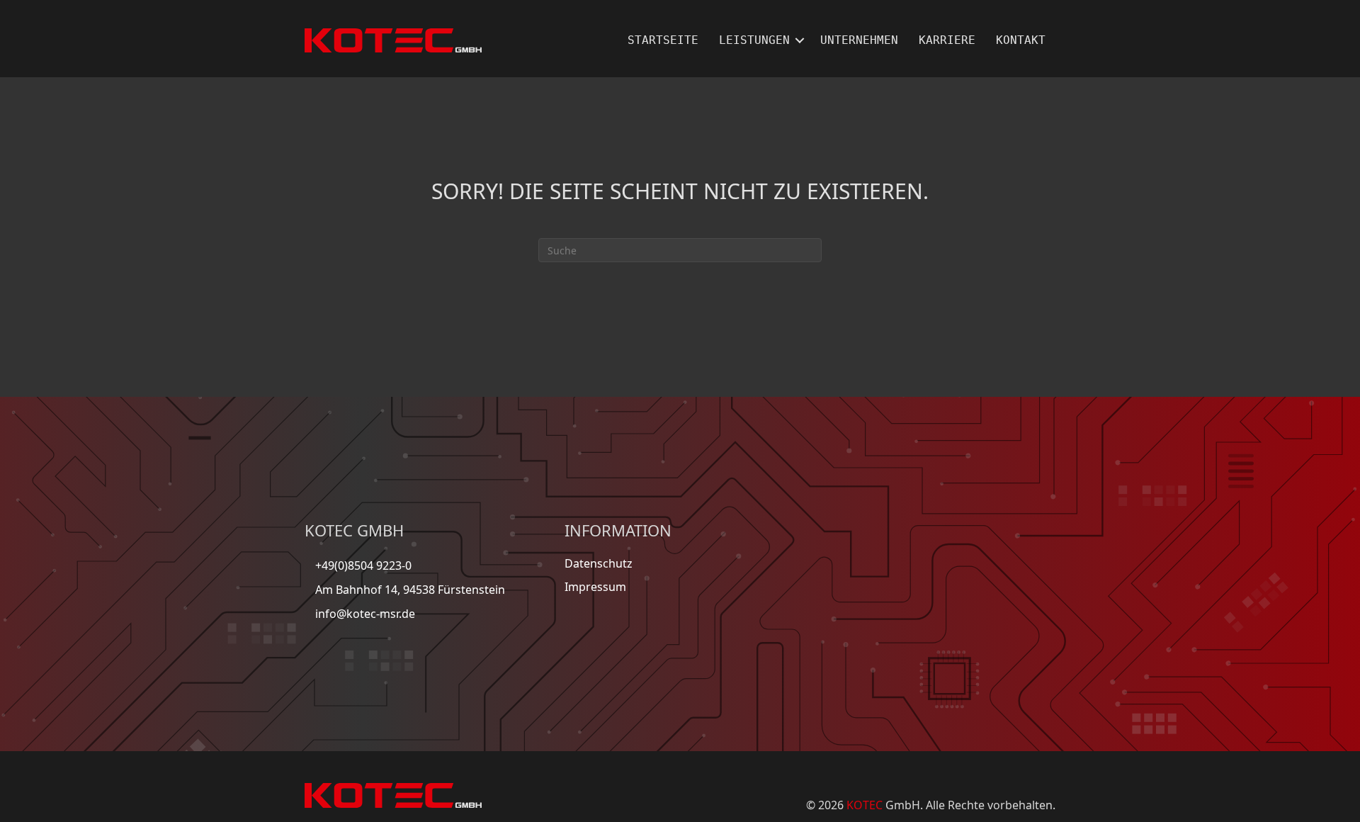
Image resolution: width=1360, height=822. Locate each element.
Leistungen (754, 40)
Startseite (663, 40)
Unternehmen (859, 40)
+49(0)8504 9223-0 (363, 565)
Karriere (947, 40)
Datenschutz (599, 563)
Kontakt (1021, 40)
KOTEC (864, 805)
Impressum (595, 587)
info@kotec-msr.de (365, 613)
